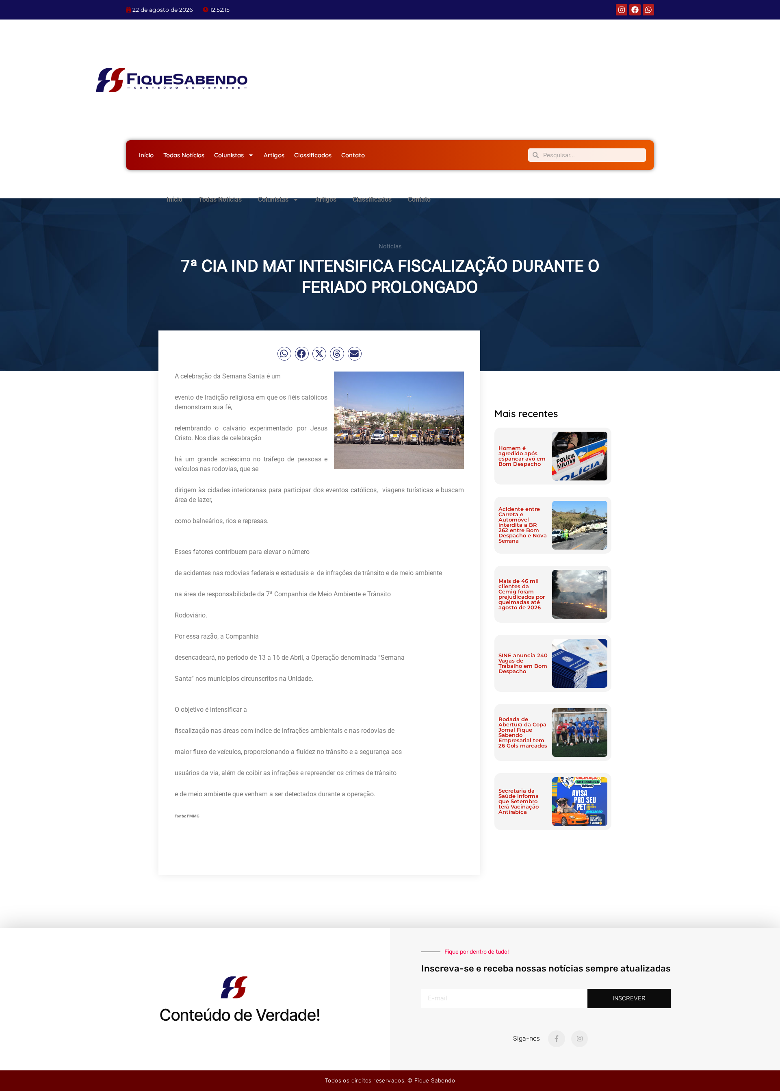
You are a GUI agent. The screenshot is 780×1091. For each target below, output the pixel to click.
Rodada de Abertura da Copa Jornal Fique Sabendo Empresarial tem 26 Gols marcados (522, 732)
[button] (284, 354)
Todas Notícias (183, 155)
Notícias (390, 246)
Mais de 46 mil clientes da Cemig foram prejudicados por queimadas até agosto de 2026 (521, 594)
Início (146, 155)
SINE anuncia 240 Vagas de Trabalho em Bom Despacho (523, 663)
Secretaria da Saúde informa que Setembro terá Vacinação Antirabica (518, 801)
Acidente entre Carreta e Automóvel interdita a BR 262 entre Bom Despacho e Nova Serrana (522, 525)
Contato (353, 155)
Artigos (274, 155)
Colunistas (229, 155)
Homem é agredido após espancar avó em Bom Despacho (522, 456)
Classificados (313, 155)
